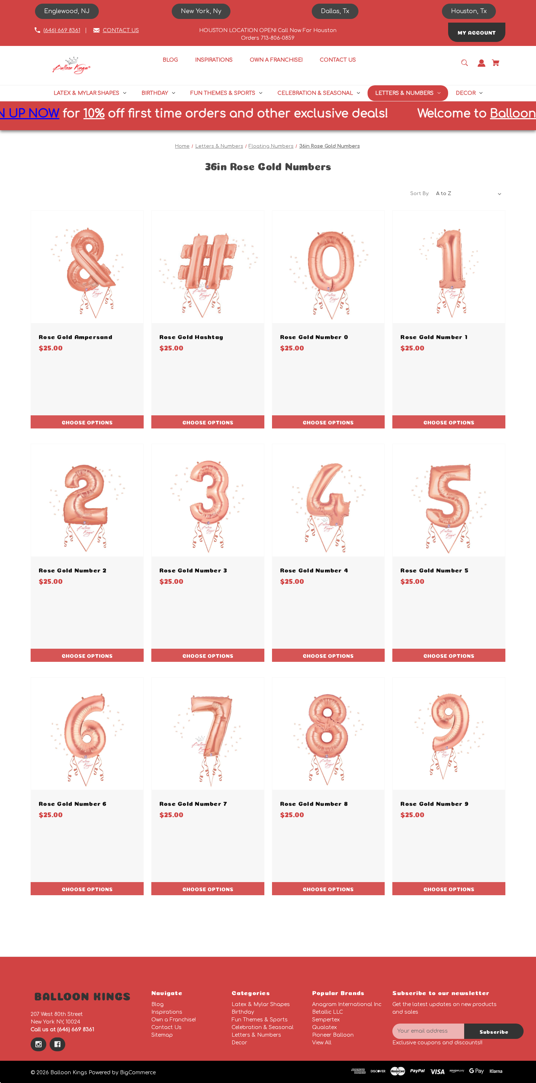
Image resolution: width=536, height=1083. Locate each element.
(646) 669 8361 (61, 30)
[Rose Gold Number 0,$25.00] (328, 267)
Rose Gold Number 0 (314, 336)
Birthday (243, 1012)
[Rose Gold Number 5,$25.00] (449, 500)
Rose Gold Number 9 (434, 802)
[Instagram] (38, 1044)
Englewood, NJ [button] (67, 11)
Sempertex (326, 1019)
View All (321, 1042)
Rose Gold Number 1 (433, 336)
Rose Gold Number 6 (72, 802)
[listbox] (468, 193)
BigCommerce (138, 1072)
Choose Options (87, 421)
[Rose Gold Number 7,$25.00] (208, 734)
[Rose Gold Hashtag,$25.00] (208, 267)
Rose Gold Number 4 (314, 569)
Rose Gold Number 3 (193, 569)
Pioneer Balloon (333, 1035)
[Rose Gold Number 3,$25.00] (208, 500)
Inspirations (166, 1012)
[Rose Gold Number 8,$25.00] (328, 734)
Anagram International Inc (346, 1004)
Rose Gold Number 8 (314, 802)
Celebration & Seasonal (263, 1027)
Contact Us (166, 1027)
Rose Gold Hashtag (191, 336)
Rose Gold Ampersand (75, 336)
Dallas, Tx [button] (335, 11)
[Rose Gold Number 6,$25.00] (87, 734)
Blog (157, 1004)
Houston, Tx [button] (469, 11)
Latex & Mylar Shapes (261, 1004)
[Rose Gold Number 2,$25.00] (87, 500)
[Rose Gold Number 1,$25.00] (449, 267)
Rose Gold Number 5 (434, 569)
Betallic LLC (327, 1012)
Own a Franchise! (173, 1019)
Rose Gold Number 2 (72, 569)
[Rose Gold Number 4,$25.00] (328, 500)
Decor (239, 1042)
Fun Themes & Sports (260, 1019)
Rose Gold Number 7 (193, 802)
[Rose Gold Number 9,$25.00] (449, 734)
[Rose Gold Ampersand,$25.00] (87, 267)
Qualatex (324, 1027)
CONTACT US (121, 30)
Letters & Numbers (256, 1035)
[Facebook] (57, 1044)
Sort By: (419, 193)
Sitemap (162, 1035)
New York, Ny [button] (201, 11)
